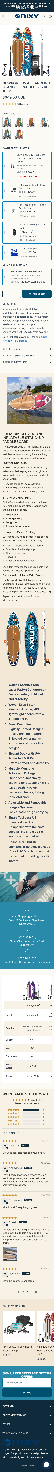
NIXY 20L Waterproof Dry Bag (32, 226)
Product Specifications (18, 355)
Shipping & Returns (14, 362)
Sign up (27, 1392)
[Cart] (50, 16)
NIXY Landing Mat (29, 248)
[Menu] (3, 16)
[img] (9, 1140)
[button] (9, 104)
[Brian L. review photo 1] (9, 1254)
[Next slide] (48, 1336)
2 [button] (23, 1292)
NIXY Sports (30, 1465)
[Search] (10, 16)
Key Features (11, 348)
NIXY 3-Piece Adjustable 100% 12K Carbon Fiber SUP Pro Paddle (32, 158)
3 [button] (28, 1292)
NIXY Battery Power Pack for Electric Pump (33, 206)
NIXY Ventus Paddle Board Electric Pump (32, 186)
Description (10, 303)
